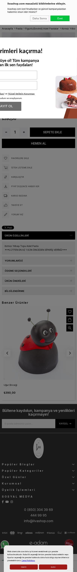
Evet (60, 18)
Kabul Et (23, 567)
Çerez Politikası (28, 560)
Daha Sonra (40, 18)
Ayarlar (53, 567)
